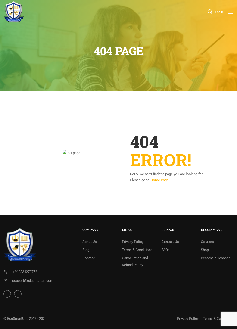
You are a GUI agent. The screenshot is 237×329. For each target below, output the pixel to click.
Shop (205, 250)
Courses (207, 242)
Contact (88, 258)
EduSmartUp (16, 319)
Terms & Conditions (137, 250)
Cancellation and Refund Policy (135, 261)
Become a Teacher (215, 258)
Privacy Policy (132, 242)
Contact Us (170, 242)
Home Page (159, 180)
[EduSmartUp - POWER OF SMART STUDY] (13, 11)
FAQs (166, 250)
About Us (89, 242)
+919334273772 (25, 272)
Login (219, 12)
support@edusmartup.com (32, 281)
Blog (85, 250)
